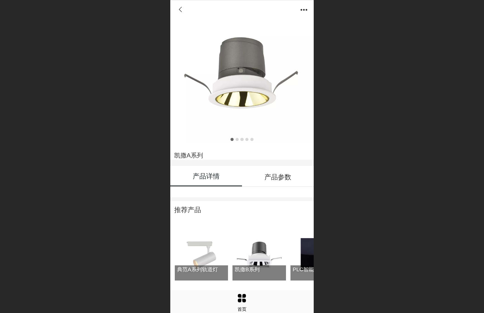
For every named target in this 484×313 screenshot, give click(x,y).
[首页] (242, 298)
